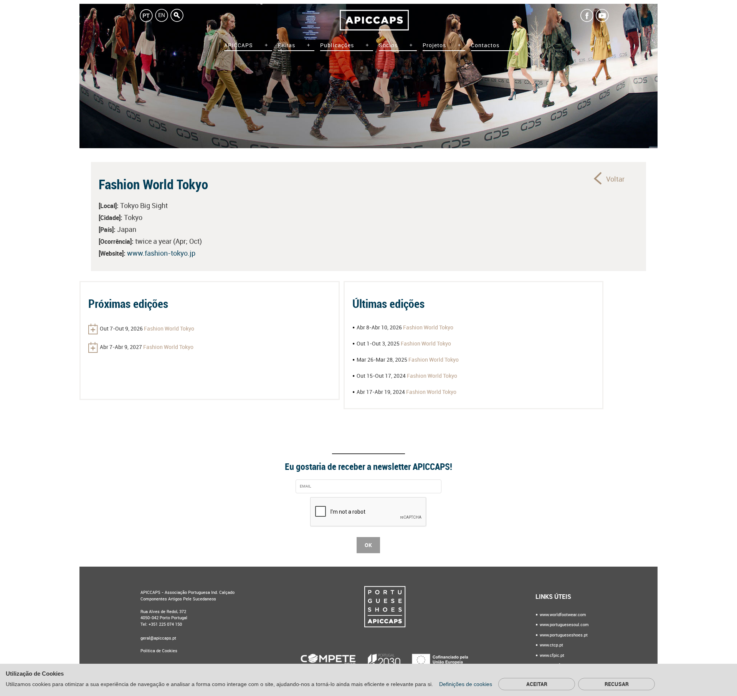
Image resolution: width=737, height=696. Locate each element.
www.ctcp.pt (551, 645)
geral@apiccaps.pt (158, 638)
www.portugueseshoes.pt (563, 635)
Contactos (485, 45)
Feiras (286, 45)
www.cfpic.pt (551, 655)
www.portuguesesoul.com (564, 624)
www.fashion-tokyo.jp (161, 253)
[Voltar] (598, 178)
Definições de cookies (466, 684)
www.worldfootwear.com (562, 614)
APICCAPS (238, 45)
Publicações (337, 45)
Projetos (434, 45)
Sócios (388, 45)
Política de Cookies (158, 650)
